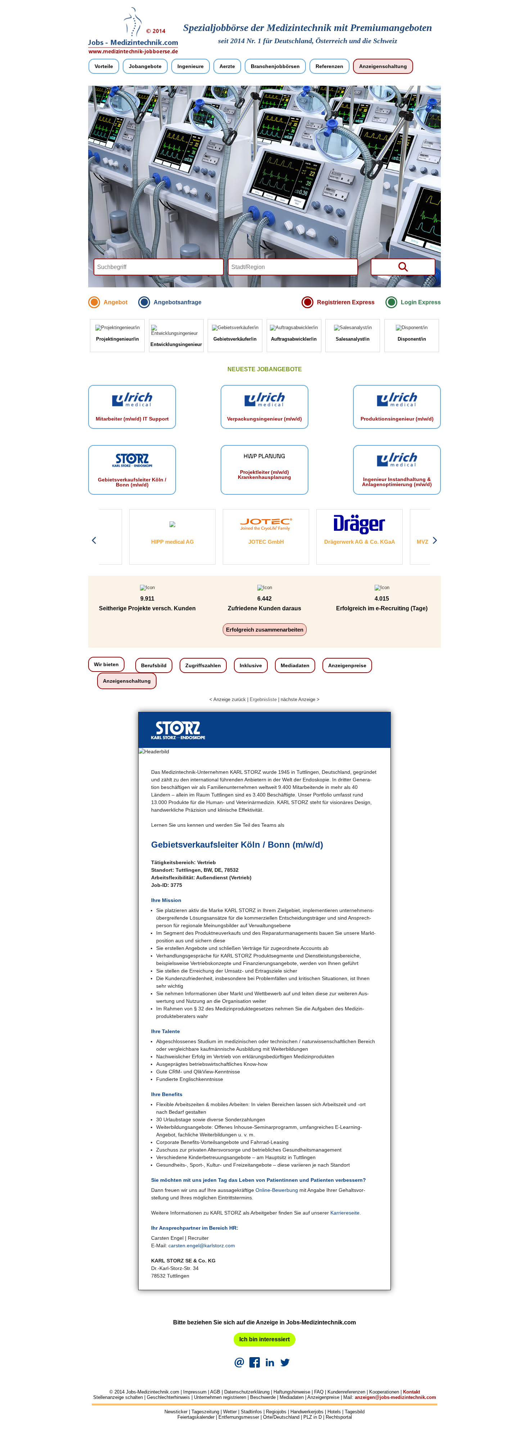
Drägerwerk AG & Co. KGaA (329, 542)
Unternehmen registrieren (220, 1397)
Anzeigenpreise (347, 665)
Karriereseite (345, 1213)
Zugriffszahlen (203, 665)
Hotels (334, 1411)
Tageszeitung (205, 1411)
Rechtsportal (339, 1417)
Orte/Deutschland (281, 1417)
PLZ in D (312, 1417)
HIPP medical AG (142, 542)
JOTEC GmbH (236, 542)
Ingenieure (190, 66)
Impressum (195, 1392)
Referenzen (329, 66)
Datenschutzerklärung (247, 1392)
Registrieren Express (346, 302)
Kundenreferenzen (346, 1392)
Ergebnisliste (263, 699)
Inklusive (251, 665)
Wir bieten (106, 664)
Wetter (230, 1411)
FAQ (319, 1392)
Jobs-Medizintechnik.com (152, 1392)
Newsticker (175, 1411)
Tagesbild (355, 1411)
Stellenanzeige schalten (118, 1397)
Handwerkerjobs (307, 1411)
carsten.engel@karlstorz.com (201, 1245)
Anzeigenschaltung (383, 66)
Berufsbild (154, 665)
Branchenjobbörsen (275, 66)
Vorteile (104, 66)
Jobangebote (145, 66)
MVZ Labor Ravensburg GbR (422, 542)
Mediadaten (295, 665)
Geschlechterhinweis (168, 1397)
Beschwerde (263, 1397)
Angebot (115, 302)
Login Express (421, 302)
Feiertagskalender (195, 1417)
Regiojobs (276, 1411)
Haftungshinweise (291, 1392)
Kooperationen (384, 1392)
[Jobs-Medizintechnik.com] (133, 53)
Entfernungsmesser (238, 1417)
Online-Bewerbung (277, 1190)
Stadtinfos (251, 1411)
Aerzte (227, 66)
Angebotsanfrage (178, 302)
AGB (215, 1392)
